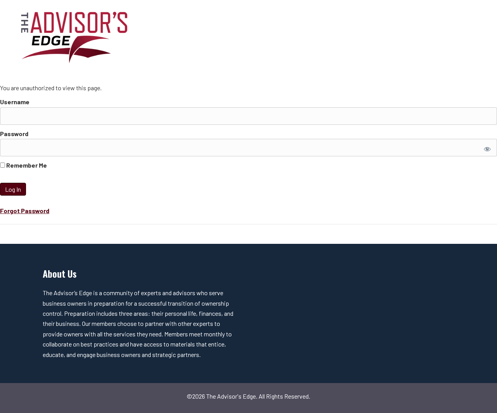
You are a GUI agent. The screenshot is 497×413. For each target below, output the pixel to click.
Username (15, 101)
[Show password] (486, 147)
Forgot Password (24, 210)
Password (14, 133)
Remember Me (26, 165)
